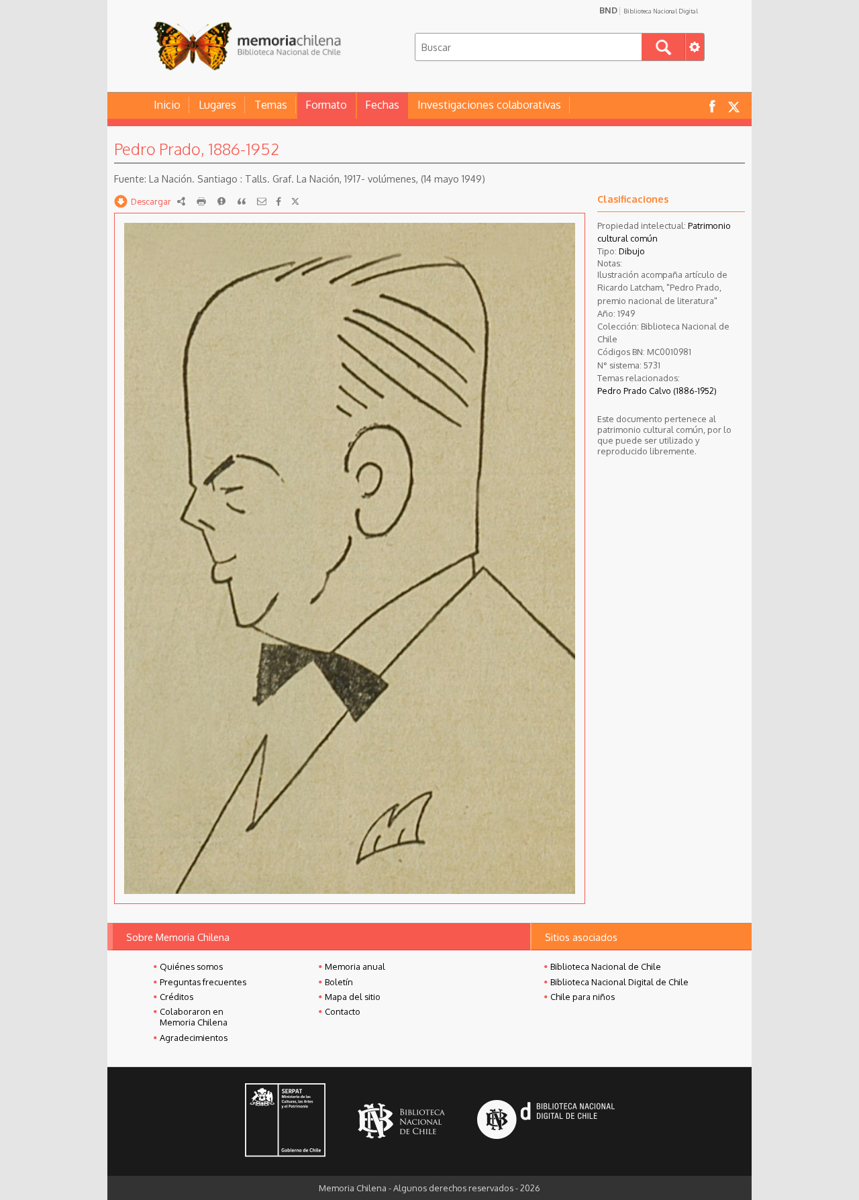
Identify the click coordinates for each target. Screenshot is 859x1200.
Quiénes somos (191, 966)
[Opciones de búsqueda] (694, 47)
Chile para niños (582, 996)
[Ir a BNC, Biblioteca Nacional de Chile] (401, 1121)
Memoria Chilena (247, 45)
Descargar (151, 201)
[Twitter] (295, 201)
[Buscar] (663, 47)
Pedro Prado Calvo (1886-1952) (657, 390)
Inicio (167, 104)
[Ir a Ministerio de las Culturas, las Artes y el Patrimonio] (285, 1121)
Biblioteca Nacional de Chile (605, 966)
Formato (326, 104)
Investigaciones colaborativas (489, 104)
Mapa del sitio (353, 996)
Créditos (176, 996)
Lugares (217, 104)
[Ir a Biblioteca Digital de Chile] (546, 1121)
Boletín (339, 982)
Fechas (382, 104)
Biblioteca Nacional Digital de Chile (619, 982)
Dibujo (632, 251)
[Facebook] (278, 201)
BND (648, 10)
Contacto (342, 1011)
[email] (261, 201)
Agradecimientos (194, 1037)
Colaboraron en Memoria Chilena (194, 1017)
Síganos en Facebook (712, 106)
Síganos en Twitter (733, 106)
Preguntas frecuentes (203, 982)
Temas (270, 104)
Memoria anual (355, 966)
